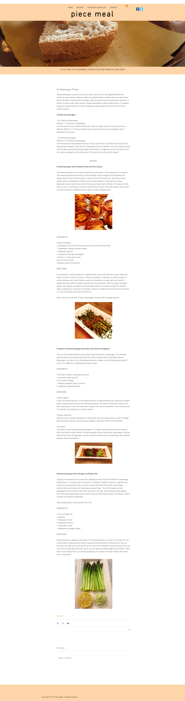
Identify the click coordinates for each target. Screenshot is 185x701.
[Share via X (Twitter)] (63, 623)
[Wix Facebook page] (137, 9)
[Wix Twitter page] (141, 9)
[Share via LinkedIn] (68, 623)
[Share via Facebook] (58, 623)
